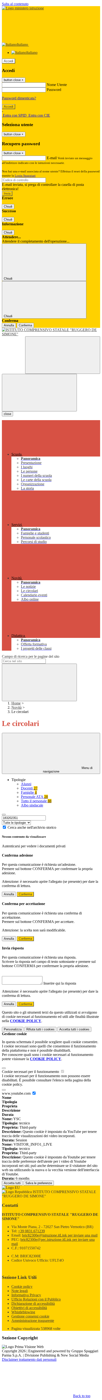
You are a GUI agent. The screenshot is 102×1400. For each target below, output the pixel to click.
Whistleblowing (23, 1312)
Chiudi (8, 206)
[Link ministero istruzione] (23, 8)
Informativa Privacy (26, 1295)
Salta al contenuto (15, 4)
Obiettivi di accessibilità (29, 1308)
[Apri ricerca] (62, 355)
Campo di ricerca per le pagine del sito (30, 656)
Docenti (29, 788)
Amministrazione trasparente (32, 1321)
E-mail (52, 158)
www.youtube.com (17, 1093)
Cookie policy (21, 1287)
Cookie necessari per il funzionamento (31, 1072)
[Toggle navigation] (39, 392)
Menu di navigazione (68, 769)
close (7, 414)
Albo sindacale (32, 805)
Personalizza (13, 1029)
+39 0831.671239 (31, 1231)
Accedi (8, 61)
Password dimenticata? (19, 98)
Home (16, 703)
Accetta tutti (74, 1029)
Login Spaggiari (25, 175)
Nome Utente (57, 85)
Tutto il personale (36, 801)
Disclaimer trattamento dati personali (29, 1359)
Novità (16, 707)
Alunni (26, 784)
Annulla (9, 325)
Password (54, 90)
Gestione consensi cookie (30, 1316)
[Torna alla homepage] (51, 332)
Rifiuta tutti (40, 1029)
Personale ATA (34, 797)
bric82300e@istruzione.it (59, 1235)
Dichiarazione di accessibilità (33, 1304)
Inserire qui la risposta (59, 983)
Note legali (19, 1291)
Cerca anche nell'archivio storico (32, 827)
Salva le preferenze (38, 1183)
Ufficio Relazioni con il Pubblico (36, 1299)
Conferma (25, 325)
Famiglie (29, 792)
